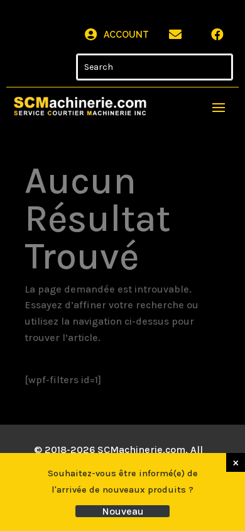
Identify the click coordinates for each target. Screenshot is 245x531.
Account (126, 35)
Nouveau (123, 511)
